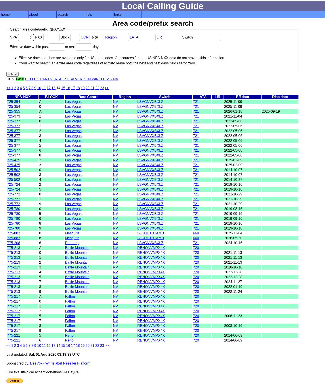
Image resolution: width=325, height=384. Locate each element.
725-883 (13, 233)
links (117, 14)
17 (73, 88)
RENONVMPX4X (151, 248)
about (33, 14)
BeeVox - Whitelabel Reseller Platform (60, 363)
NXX (39, 37)
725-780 (13, 209)
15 (63, 88)
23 (102, 88)
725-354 (13, 102)
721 (196, 102)
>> (107, 88)
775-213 (13, 248)
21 (92, 88)
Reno (69, 335)
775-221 (13, 335)
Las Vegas (73, 102)
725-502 (13, 170)
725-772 (13, 194)
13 (53, 88)
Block (65, 37)
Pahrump (72, 243)
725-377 (13, 121)
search (62, 14)
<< (8, 88)
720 (196, 248)
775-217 (13, 296)
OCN (85, 37)
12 (49, 88)
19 (83, 88)
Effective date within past (29, 47)
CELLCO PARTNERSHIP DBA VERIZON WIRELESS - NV (71, 79)
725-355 (13, 111)
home (5, 14)
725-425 (13, 160)
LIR (159, 37)
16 (68, 88)
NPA (14, 37)
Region (111, 37)
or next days (82, 47)
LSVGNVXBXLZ (150, 102)
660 (196, 233)
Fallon (70, 296)
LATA (134, 37)
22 (97, 88)
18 (78, 88)
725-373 (13, 116)
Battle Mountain (77, 248)
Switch (188, 37)
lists (89, 14)
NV (115, 102)
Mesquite (72, 233)
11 (44, 88)
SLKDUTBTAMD (150, 233)
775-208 (13, 243)
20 (88, 88)
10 (39, 88)
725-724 (13, 184)
